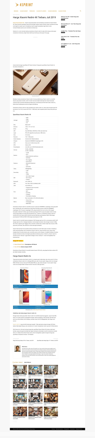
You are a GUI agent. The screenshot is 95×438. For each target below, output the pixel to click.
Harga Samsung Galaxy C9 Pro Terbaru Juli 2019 (23, 340)
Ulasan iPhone (62, 11)
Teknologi (32, 11)
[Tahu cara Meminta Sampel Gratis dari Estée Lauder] (51, 384)
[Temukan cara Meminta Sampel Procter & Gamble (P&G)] (51, 370)
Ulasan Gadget (24, 11)
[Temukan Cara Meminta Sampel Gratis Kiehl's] (20, 411)
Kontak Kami (72, 429)
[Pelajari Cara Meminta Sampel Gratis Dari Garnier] (20, 397)
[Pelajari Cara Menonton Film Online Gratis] (51, 397)
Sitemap (53, 429)
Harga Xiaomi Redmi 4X (18, 22)
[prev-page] (14, 421)
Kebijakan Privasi (79, 429)
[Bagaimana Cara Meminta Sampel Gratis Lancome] (35, 411)
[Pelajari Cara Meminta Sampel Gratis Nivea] (35, 370)
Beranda (16, 11)
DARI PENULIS (27, 362)
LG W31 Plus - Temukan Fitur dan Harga (71, 31)
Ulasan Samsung (52, 11)
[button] (80, 11)
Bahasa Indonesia (16, 374)
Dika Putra (24, 346)
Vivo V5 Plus (17, 246)
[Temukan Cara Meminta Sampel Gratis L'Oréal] (35, 384)
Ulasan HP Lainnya (41, 11)
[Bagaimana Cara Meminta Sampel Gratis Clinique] (20, 370)
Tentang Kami (66, 429)
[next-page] (16, 421)
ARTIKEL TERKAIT (18, 362)
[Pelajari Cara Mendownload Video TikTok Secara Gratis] (51, 411)
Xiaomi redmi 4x (16, 324)
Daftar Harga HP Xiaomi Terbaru (39, 309)
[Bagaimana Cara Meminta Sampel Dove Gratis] (20, 384)
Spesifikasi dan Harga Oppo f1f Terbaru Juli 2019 (47, 340)
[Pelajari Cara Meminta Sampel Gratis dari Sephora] (35, 397)
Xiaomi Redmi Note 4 (19, 244)
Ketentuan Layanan (59, 429)
